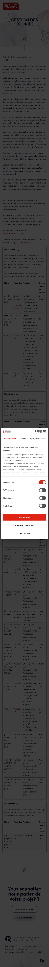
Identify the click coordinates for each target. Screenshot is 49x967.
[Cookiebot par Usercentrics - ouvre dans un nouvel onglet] (35, 431)
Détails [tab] (23, 438)
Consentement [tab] (9, 438)
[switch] (42, 490)
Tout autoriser (24, 517)
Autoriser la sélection (24, 525)
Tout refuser (24, 533)
